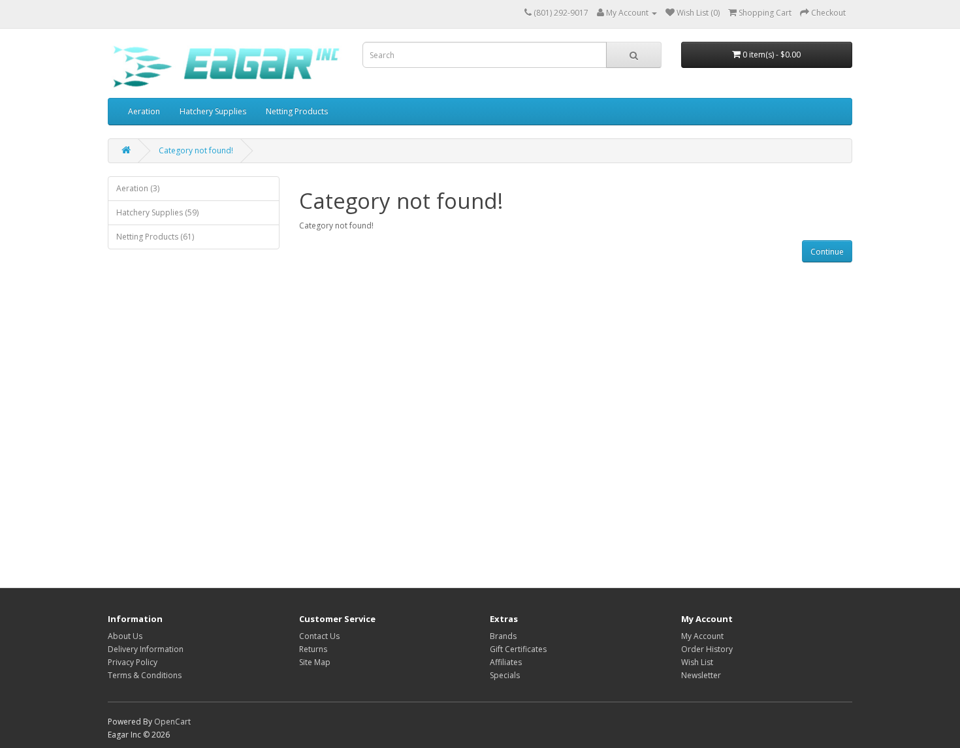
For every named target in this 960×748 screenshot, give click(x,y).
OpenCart (172, 721)
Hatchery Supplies (213, 111)
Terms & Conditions (145, 675)
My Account (702, 636)
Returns (313, 649)
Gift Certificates (518, 649)
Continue (827, 251)
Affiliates (506, 662)
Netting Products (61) (155, 236)
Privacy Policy (132, 662)
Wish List (697, 662)
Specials (505, 675)
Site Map (314, 662)
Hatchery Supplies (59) (157, 212)
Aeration (144, 111)
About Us (125, 636)
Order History (707, 649)
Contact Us (319, 636)
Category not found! (196, 150)
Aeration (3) (137, 188)
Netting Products (297, 111)
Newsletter (701, 675)
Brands (503, 636)
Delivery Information (146, 649)
